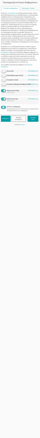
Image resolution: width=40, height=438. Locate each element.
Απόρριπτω (5, 118)
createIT (23, 124)
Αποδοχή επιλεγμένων (18, 118)
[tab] (10, 8)
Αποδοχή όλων (33, 118)
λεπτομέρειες (33, 71)
